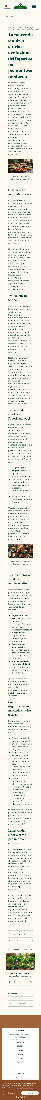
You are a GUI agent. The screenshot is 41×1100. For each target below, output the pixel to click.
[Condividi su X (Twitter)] (14, 934)
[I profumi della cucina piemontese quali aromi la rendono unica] (20, 961)
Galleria (20, 1062)
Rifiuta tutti (11, 1093)
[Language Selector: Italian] (7, 6)
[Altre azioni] (31, 28)
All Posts (9, 16)
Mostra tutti (28, 949)
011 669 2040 (20, 1046)
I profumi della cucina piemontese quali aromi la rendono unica (20, 974)
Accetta (30, 1093)
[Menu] (34, 6)
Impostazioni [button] (20, 1097)
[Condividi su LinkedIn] (19, 934)
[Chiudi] (38, 1083)
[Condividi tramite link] (25, 934)
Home (20, 1054)
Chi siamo (20, 1058)
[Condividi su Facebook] (9, 934)
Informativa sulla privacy (25, 1088)
